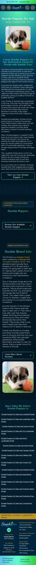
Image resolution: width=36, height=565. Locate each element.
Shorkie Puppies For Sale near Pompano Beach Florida (17, 490)
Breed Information (25, 535)
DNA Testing (23, 553)
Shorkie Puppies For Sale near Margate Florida (18, 470)
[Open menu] (3, 7)
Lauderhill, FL (27, 515)
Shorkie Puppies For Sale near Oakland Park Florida (16, 456)
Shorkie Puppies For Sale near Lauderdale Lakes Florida (18, 420)
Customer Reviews (25, 525)
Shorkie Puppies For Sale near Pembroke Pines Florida (17, 497)
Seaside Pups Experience (27, 522)
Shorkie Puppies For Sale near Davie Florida (18, 446)
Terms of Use (24, 559)
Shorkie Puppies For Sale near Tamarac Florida (18, 450)
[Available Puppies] (8, 7)
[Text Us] (32, 7)
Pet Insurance (23, 548)
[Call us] (27, 7)
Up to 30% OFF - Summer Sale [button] (18, 2)
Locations (17, 515)
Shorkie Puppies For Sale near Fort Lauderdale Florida (17, 432)
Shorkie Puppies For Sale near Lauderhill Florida (18, 414)
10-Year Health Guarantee (24, 545)
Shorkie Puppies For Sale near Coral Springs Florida (16, 504)
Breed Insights (23, 538)
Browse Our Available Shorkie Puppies (15, 225)
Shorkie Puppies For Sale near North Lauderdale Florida (14, 439)
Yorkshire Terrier (18, 262)
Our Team (22, 529)
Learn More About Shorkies (13, 355)
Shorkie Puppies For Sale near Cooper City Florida (16, 463)
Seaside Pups (6, 515)
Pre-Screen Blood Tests (26, 550)
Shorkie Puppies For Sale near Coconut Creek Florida (17, 483)
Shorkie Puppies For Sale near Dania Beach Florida (16, 476)
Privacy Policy (25, 561)
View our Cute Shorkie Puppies (18, 176)
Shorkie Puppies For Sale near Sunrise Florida (18, 426)
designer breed (23, 257)
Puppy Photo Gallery (25, 527)
